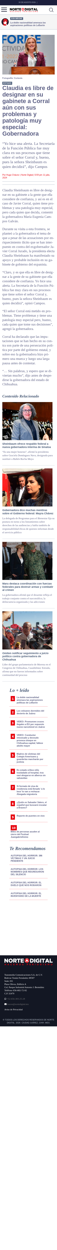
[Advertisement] (27, 926)
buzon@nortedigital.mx (18, 1004)
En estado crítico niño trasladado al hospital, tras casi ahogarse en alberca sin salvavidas (31, 774)
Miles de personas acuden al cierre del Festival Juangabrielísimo (25, 834)
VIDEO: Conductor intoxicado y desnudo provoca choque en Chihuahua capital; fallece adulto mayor (30, 740)
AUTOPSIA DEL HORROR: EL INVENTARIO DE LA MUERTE (26, 894)
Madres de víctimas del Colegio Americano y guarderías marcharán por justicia (30, 758)
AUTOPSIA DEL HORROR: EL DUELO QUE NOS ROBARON (26, 883)
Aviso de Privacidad (13, 1009)
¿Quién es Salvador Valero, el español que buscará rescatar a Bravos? (32, 805)
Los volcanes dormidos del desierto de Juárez (30, 712)
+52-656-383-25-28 (15, 999)
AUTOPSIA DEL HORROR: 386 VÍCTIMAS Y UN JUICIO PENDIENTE (26, 858)
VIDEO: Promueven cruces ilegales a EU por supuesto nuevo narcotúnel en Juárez (31, 724)
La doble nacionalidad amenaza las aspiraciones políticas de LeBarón (30, 700)
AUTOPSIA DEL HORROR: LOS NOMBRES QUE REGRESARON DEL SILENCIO (27, 872)
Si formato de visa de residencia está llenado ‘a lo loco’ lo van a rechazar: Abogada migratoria (31, 790)
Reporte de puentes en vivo (31, 815)
